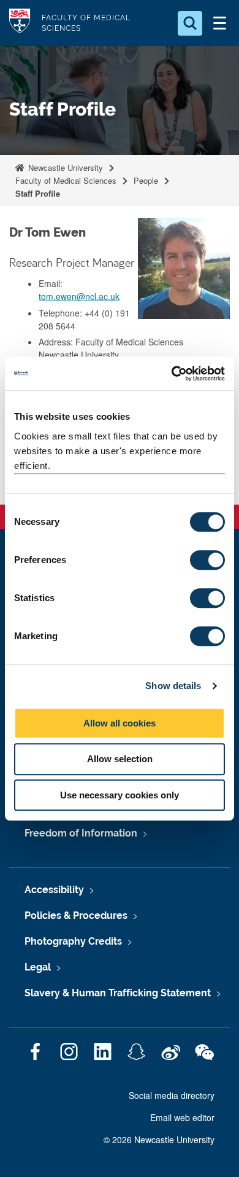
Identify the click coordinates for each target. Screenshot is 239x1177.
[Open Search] (190, 23)
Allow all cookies (119, 723)
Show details (173, 685)
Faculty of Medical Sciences (65, 180)
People (146, 180)
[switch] (207, 560)
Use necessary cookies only (119, 795)
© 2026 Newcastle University (159, 1139)
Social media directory (171, 1095)
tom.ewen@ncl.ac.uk (79, 296)
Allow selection (120, 759)
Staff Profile (37, 193)
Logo (19, 23)
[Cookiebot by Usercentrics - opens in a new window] (172, 374)
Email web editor (182, 1117)
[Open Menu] (219, 23)
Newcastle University (64, 167)
